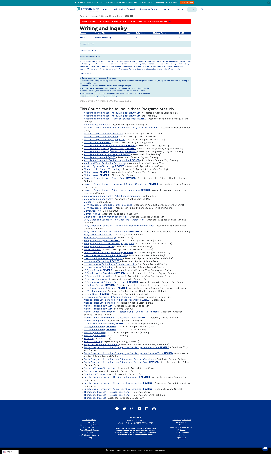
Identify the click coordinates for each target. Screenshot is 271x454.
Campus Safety (89, 427)
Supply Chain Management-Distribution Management (117, 377)
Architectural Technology (97, 125)
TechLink (89, 433)
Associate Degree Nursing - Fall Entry (103, 134)
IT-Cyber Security (98, 270)
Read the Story (187, 3)
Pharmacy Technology (95, 333)
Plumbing (89, 339)
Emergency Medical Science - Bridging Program (109, 244)
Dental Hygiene (92, 214)
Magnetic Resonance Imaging (99, 303)
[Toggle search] (202, 9)
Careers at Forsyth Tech (89, 425)
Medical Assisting (98, 306)
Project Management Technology (101, 344)
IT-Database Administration (98, 276)
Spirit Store (181, 438)
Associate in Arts (97, 143)
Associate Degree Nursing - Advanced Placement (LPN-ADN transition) (121, 128)
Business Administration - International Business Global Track (121, 184)
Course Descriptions (111, 16)
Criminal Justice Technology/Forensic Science (108, 205)
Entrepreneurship (93, 249)
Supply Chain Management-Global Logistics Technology (118, 383)
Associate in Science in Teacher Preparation (112, 160)
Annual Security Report (89, 430)
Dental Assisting (92, 211)
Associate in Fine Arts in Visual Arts (107, 154)
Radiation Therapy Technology (99, 368)
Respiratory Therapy (94, 374)
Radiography (90, 371)
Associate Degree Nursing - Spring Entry (105, 140)
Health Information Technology (105, 255)
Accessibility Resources (182, 420)
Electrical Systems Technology (100, 238)
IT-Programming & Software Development (111, 282)
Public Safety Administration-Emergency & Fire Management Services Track (128, 353)
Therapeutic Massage (95, 398)
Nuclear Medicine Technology (104, 324)
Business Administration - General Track (110, 178)
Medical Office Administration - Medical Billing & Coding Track (121, 312)
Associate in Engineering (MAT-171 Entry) (110, 148)
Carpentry (89, 202)
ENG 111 (129, 16)
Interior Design (96, 294)
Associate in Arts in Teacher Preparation (110, 146)
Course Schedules (182, 433)
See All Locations (89, 420)
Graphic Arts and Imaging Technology (108, 252)
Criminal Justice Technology (98, 208)
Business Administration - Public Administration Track (117, 190)
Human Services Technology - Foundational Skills (110, 264)
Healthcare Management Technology (103, 258)
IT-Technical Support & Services (105, 288)
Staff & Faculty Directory (89, 435)
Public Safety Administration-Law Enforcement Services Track (121, 362)
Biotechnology (96, 172)
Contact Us (89, 422)
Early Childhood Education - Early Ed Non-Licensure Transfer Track (119, 226)
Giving (89, 438)
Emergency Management (102, 241)
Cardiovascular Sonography (98, 199)
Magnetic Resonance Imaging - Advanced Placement (116, 300)
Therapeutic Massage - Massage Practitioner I (107, 392)
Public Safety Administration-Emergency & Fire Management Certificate (126, 347)
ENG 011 (94, 50)
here (169, 21)
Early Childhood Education (98, 235)
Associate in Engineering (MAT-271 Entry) (110, 151)
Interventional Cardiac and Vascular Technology (109, 297)
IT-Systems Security (99, 285)
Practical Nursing (93, 341)
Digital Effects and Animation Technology (105, 217)
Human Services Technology (99, 267)
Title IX (182, 425)
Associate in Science (99, 157)
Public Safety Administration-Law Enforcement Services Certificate (119, 359)
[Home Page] (88, 9)
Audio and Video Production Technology (105, 163)
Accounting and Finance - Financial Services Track (115, 119)
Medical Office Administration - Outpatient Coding (115, 318)
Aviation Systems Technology (104, 166)
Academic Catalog (89, 16)
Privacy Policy (181, 422)
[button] (192, 9)
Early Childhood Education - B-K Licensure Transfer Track (114, 220)
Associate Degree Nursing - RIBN (101, 137)
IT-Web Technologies (95, 291)
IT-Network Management (97, 279)
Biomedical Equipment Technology (102, 169)
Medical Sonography (94, 321)
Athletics (181, 435)
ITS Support (181, 430)
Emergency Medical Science (99, 247)
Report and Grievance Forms (181, 427)
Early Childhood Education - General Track (111, 232)
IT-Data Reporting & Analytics (104, 273)
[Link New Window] (117, 408)
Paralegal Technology (100, 327)
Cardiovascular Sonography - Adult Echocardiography (112, 196)
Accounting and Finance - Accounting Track (112, 113)
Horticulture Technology (102, 261)
